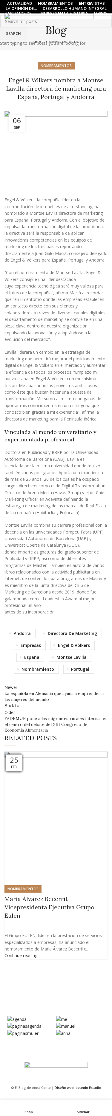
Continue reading (20, 955)
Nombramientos (23, 888)
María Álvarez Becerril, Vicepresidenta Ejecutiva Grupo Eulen (49, 907)
